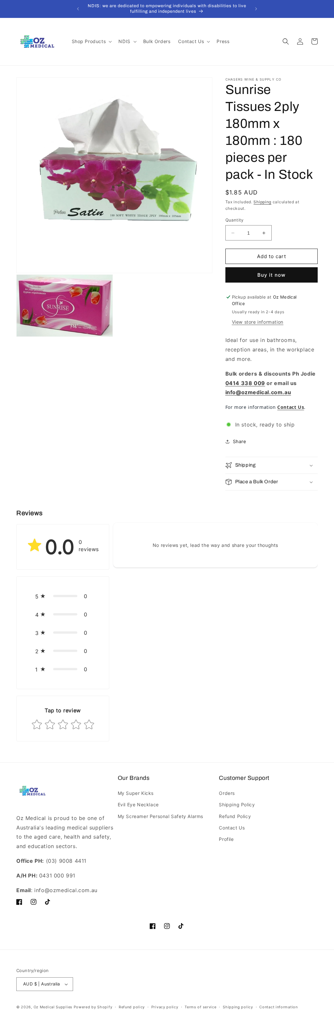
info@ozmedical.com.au (258, 392)
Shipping (262, 201)
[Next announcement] (256, 9)
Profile (226, 839)
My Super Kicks (136, 793)
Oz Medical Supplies (53, 1007)
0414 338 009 (245, 383)
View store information (257, 322)
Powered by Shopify (93, 1007)
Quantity (234, 220)
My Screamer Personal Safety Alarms (160, 816)
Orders (227, 793)
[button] (91, 41)
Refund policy (132, 1007)
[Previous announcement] (78, 9)
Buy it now (271, 275)
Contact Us (232, 827)
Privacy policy (164, 1007)
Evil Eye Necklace (138, 804)
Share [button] (239, 441)
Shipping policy (238, 1007)
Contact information (278, 1007)
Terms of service (200, 1007)
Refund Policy (235, 816)
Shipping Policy (237, 804)
